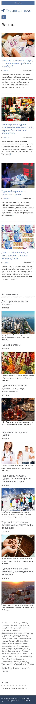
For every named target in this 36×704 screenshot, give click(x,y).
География (15, 628)
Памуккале (11, 648)
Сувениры (20, 659)
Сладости (20, 656)
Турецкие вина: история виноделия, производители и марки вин (17, 571)
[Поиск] (4, 17)
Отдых (26, 646)
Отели (4, 648)
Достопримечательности (12, 633)
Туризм (30, 664)
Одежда (20, 646)
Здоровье (5, 636)
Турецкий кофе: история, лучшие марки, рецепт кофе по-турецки (17, 525)
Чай (27, 668)
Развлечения (23, 653)
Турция (6, 667)
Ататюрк (14, 625)
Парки (26, 648)
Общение (5, 646)
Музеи (4, 643)
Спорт (4, 659)
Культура (27, 638)
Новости (6, 70)
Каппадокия (6, 638)
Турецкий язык (20, 664)
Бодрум (21, 625)
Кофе (21, 638)
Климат (15, 638)
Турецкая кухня (7, 664)
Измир (16, 636)
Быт (3, 628)
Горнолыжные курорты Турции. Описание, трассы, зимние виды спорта (17, 478)
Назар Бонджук (13, 643)
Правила (25, 651)
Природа (14, 653)
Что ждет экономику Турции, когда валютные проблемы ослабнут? (17, 63)
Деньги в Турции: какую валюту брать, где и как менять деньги (15, 255)
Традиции (23, 662)
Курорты (4, 641)
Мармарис (12, 641)
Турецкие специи (11, 345)
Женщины (27, 633)
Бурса (27, 625)
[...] (26, 87)
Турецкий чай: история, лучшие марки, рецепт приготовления (14, 388)
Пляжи (4, 651)
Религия (5, 656)
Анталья (23, 623)
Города (10, 630)
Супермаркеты (7, 662)
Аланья (10, 623)
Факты (15, 668)
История (23, 636)
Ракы (31, 653)
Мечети (20, 641)
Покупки (18, 651)
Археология (6, 625)
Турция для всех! (19, 10)
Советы (6, 262)
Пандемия (19, 648)
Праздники (6, 653)
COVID (4, 623)
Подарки (11, 651)
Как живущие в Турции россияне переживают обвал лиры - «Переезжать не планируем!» (17, 128)
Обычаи (12, 646)
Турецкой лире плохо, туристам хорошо (14, 193)
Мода (26, 641)
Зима (11, 636)
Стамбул (10, 659)
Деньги (16, 630)
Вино (8, 628)
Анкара (16, 623)
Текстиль (16, 662)
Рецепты (12, 656)
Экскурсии (5, 671)
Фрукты (22, 668)
